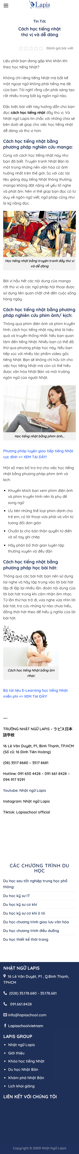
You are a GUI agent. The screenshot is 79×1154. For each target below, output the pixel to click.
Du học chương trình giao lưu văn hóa (36, 921)
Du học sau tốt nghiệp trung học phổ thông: (35, 883)
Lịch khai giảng (21, 1086)
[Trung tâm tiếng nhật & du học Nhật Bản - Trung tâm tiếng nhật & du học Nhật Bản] (39, 4)
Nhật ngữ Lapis (21, 1044)
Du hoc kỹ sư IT (16, 895)
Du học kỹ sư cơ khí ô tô (24, 913)
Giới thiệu (16, 1053)
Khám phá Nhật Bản (26, 1077)
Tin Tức (39, 21)
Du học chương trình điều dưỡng (31, 930)
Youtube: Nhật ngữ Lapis (24, 790)
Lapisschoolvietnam (25, 1025)
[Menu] (6, 5)
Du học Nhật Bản (23, 1069)
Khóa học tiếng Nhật (26, 1061)
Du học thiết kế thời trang (25, 939)
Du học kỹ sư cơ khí (20, 904)
